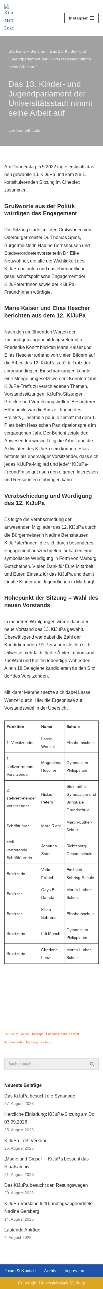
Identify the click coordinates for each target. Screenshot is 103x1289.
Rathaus (46, 1042)
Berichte (37, 51)
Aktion (25, 1034)
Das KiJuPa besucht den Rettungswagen (46, 1185)
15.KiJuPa (11, 1034)
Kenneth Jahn (28, 130)
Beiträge (37, 1034)
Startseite (17, 51)
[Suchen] (92, 1064)
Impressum (74, 1270)
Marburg (32, 1042)
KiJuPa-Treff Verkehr (25, 1140)
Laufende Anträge (22, 1229)
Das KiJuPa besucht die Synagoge (39, 1095)
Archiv (50, 1270)
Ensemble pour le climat (62, 1034)
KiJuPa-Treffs (13, 1042)
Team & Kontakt (20, 1270)
